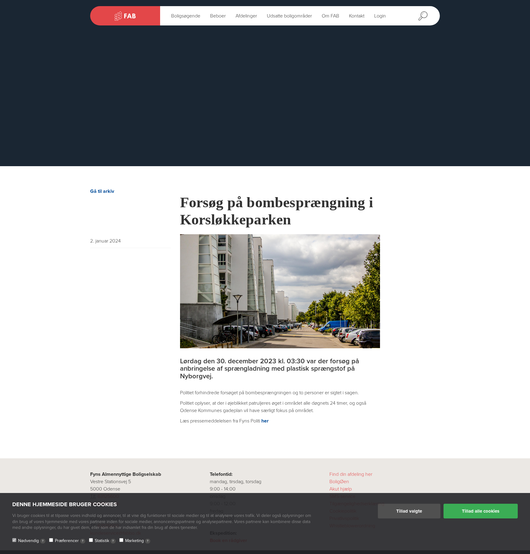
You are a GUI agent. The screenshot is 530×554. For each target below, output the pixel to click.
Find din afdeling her (350, 474)
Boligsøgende (185, 16)
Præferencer (69, 540)
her (265, 421)
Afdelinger (246, 16)
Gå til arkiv (102, 191)
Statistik (104, 540)
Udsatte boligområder (289, 16)
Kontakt (356, 16)
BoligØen (339, 482)
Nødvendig (31, 540)
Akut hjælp (340, 489)
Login (380, 16)
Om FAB (330, 16)
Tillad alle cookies (480, 511)
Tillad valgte (409, 511)
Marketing (136, 540)
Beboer (218, 16)
